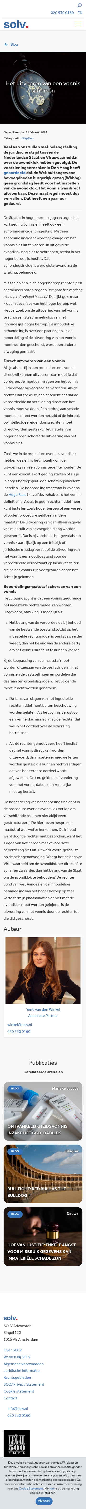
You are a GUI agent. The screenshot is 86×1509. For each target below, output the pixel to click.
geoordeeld (15, 173)
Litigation (27, 138)
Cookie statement (19, 1392)
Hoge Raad (18, 495)
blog (14, 45)
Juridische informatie (22, 1371)
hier (52, 1488)
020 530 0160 (62, 13)
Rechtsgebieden (17, 1378)
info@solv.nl (17, 1409)
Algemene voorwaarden (24, 1364)
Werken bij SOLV (17, 1357)
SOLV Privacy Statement (24, 1385)
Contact (10, 1399)
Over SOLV (13, 1351)
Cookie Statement (31, 1488)
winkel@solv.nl (19, 1025)
